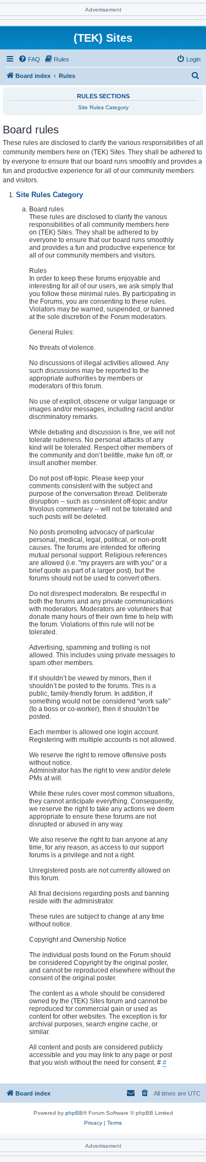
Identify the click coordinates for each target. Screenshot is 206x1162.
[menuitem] (29, 59)
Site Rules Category (103, 107)
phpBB (74, 1113)
